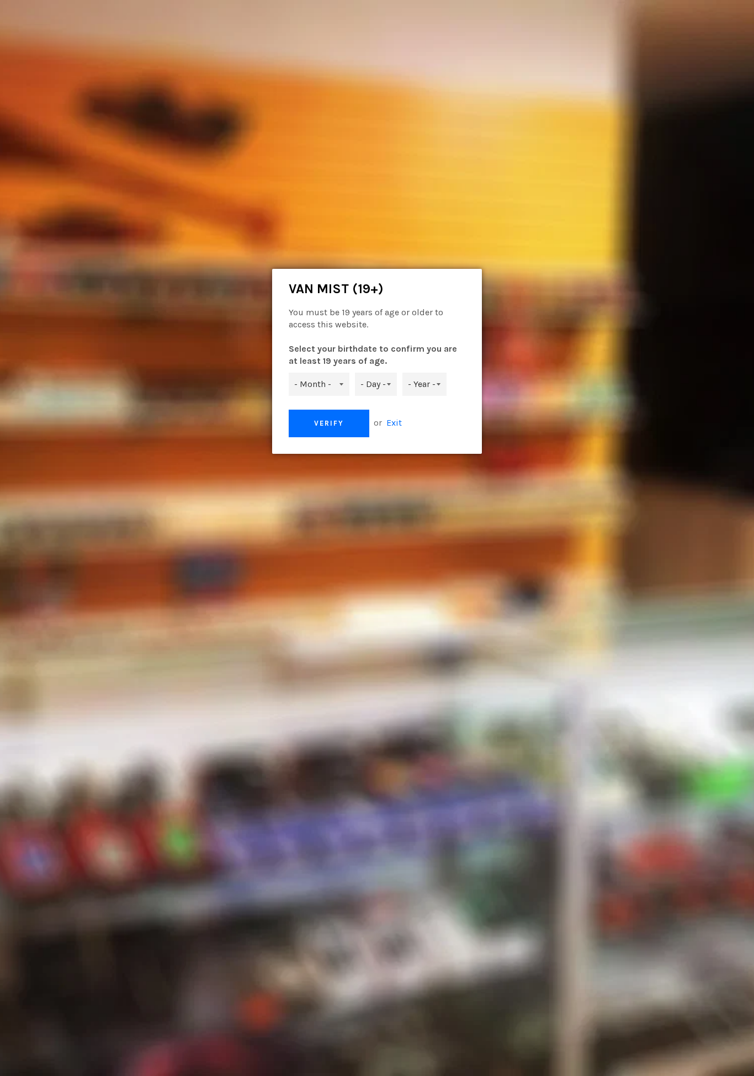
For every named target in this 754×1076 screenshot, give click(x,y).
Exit (394, 422)
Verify (329, 423)
